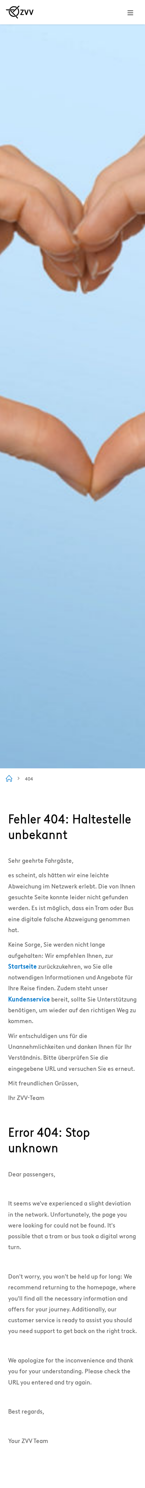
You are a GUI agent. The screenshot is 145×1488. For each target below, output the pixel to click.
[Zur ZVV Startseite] (19, 12)
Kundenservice (29, 999)
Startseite (22, 966)
